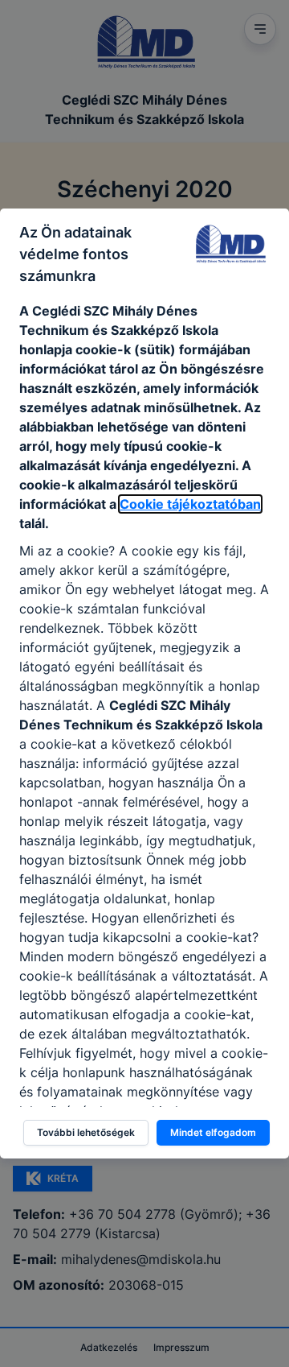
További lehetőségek (86, 1132)
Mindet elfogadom (213, 1132)
